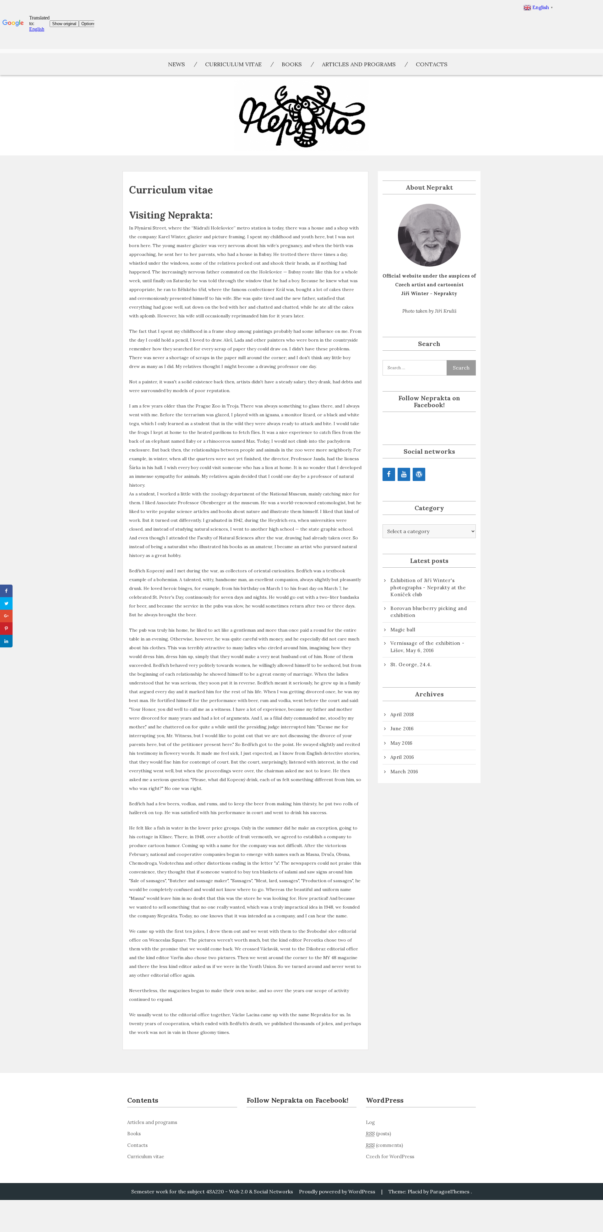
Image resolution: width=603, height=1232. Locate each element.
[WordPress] (419, 474)
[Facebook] (389, 474)
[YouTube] (404, 474)
